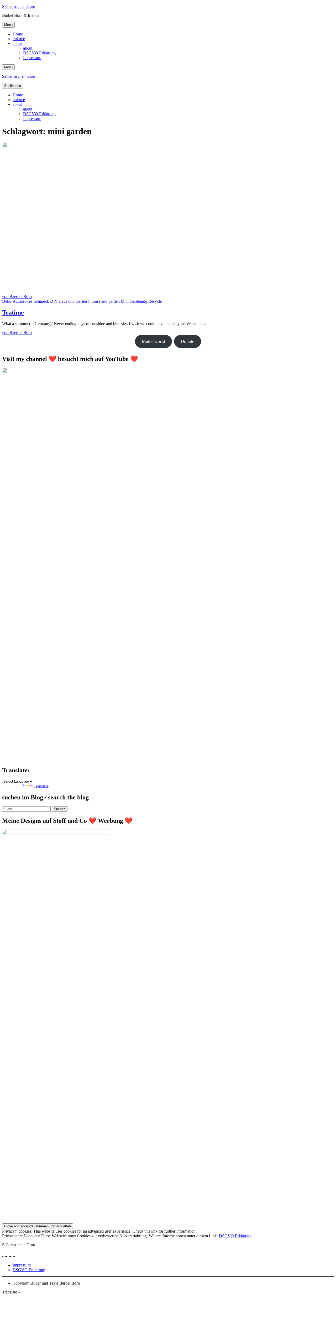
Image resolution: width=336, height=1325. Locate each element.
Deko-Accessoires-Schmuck (25, 301)
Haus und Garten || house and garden (89, 301)
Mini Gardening (134, 301)
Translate (41, 786)
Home (18, 34)
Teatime (13, 312)
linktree (19, 38)
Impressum (32, 57)
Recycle (155, 301)
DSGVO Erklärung (39, 53)
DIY (53, 301)
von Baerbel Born (17, 296)
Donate (187, 341)
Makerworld (153, 341)
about (17, 43)
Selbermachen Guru (18, 6)
